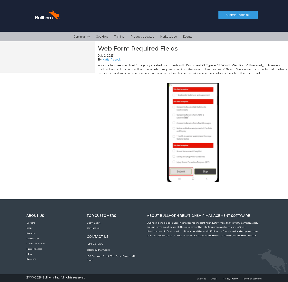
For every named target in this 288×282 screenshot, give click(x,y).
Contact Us (93, 227)
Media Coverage (35, 243)
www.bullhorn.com (209, 235)
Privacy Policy (230, 278)
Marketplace (168, 36)
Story (29, 227)
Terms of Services (252, 278)
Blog (29, 253)
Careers (30, 222)
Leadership (32, 238)
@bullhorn (237, 235)
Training (119, 36)
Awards (30, 233)
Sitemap (201, 278)
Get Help (102, 36)
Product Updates (142, 36)
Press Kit (31, 259)
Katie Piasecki (111, 59)
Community (81, 36)
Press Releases (34, 248)
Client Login (94, 222)
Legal (214, 278)
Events (187, 36)
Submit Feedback (238, 15)
